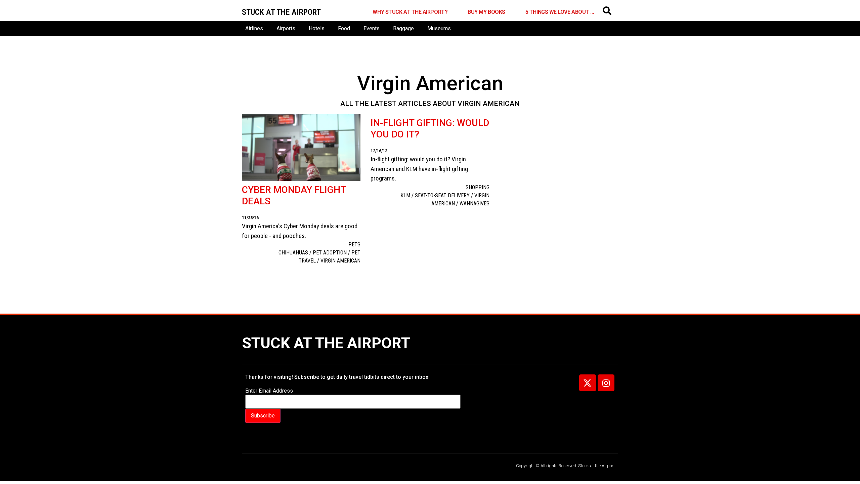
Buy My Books (486, 12)
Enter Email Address (269, 391)
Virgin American (340, 260)
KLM (405, 195)
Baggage (403, 28)
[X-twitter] (587, 382)
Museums (439, 28)
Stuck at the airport (281, 12)
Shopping (477, 187)
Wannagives (474, 203)
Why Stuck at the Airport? (410, 12)
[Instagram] (606, 382)
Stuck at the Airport (326, 343)
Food (344, 28)
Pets (354, 244)
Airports (285, 28)
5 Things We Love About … (559, 12)
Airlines (254, 28)
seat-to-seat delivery (442, 195)
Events (371, 28)
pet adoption (330, 252)
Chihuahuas (293, 252)
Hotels (317, 28)
